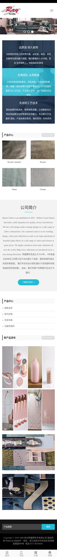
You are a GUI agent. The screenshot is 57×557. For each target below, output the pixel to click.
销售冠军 (8, 308)
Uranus (43, 189)
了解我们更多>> (28, 282)
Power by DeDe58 (13, 541)
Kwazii (43, 162)
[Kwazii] (43, 150)
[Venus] (14, 177)
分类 (36, 555)
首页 (7, 555)
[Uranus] (43, 177)
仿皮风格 (8, 320)
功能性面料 (9, 326)
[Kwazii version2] (14, 150)
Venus (14, 189)
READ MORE (48, 135)
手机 (21, 555)
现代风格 (8, 314)
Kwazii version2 (14, 162)
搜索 (48, 527)
